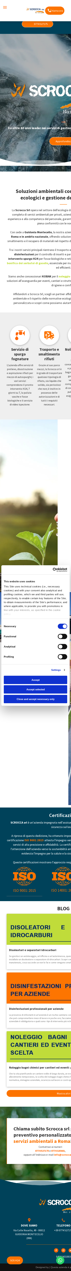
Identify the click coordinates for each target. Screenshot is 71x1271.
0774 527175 (42, 1150)
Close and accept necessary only (35, 699)
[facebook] (56, 1250)
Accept (36, 679)
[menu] (5, 7)
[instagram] (63, 1250)
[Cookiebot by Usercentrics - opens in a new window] (52, 570)
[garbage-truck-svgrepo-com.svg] (49, 344)
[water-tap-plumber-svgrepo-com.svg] (20, 344)
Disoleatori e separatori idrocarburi (32, 950)
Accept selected (35, 689)
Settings (56, 670)
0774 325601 (58, 1150)
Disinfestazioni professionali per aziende (36, 1009)
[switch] (62, 636)
